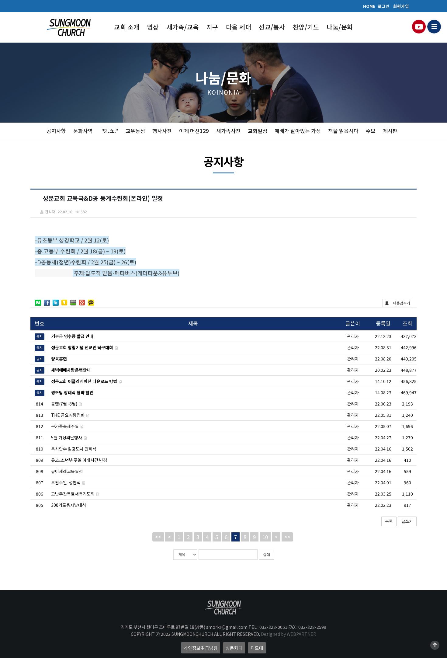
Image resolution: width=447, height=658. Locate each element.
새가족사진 (228, 130)
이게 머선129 (194, 130)
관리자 (353, 404)
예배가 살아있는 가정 (298, 130)
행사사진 (162, 130)
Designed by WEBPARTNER (288, 634)
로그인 (384, 6)
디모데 (257, 648)
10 (265, 537)
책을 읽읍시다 (343, 130)
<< (158, 537)
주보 (371, 130)
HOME (369, 6)
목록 (389, 521)
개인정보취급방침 (201, 648)
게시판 (390, 130)
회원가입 (401, 6)
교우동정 (135, 130)
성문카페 (234, 648)
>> (287, 537)
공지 (39, 336)
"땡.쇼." (109, 130)
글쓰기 (407, 521)
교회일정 (257, 130)
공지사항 (56, 130)
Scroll (435, 645)
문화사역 (83, 130)
